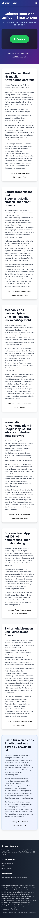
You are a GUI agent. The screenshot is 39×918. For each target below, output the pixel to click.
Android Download (7, 863)
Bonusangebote (7, 868)
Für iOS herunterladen (19, 57)
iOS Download (6, 866)
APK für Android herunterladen (19, 404)
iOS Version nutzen (19, 725)
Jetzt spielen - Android (19, 822)
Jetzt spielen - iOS (19, 825)
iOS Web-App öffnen (19, 614)
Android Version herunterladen (19, 610)
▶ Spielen (19, 39)
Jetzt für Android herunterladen (19, 291)
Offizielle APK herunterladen (19, 515)
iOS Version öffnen (19, 177)
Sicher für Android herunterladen (19, 721)
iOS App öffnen (19, 407)
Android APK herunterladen (19, 173)
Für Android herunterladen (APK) (19, 53)
